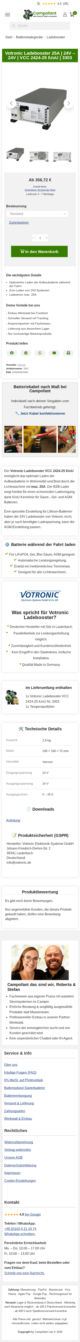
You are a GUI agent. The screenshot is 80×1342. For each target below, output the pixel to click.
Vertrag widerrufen (17, 1149)
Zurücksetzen (19, 222)
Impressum (12, 1173)
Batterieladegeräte (29, 37)
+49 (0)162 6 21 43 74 (20, 1229)
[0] (76, 14)
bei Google (33, 1214)
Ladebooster (56, 37)
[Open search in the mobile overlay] (40, 26)
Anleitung (13, 820)
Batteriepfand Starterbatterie (24, 1088)
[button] (11, 103)
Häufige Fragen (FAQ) (20, 1072)
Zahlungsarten (14, 1111)
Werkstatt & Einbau (18, 1118)
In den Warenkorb (41, 252)
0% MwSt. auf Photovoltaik (23, 1080)
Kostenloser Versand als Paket (40, 190)
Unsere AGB (13, 1157)
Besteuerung (16, 206)
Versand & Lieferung (19, 1103)
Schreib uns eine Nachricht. (24, 1273)
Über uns (10, 1064)
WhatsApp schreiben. (19, 1234)
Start (8, 37)
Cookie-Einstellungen (20, 1180)
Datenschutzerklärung (20, 1165)
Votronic (22, 365)
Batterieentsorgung (18, 1095)
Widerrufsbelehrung (18, 1142)
